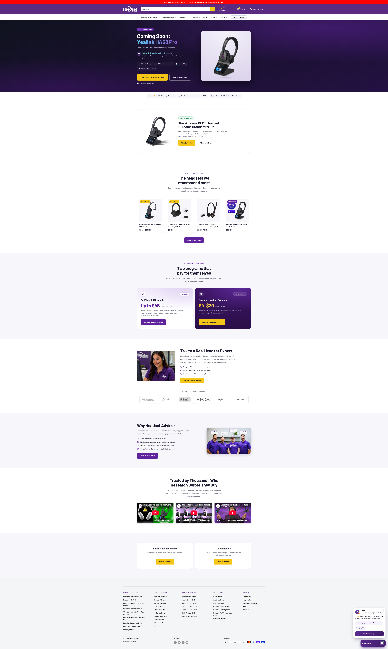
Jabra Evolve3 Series (189, 606)
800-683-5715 (258, 9)
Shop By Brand (128, 630)
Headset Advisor (159, 600)
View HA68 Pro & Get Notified (152, 77)
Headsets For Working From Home (222, 614)
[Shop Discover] (240, 399)
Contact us (247, 596)
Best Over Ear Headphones (132, 626)
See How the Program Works (212, 322)
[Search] (212, 9)
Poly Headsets (159, 623)
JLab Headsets (159, 619)
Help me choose (377, 623)
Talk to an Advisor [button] (239, 17)
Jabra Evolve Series (189, 600)
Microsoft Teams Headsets (132, 609)
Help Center (247, 600)
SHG (155, 626)
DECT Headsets (218, 603)
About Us (246, 610)
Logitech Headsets (160, 616)
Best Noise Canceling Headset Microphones (134, 618)
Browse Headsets (165, 561)
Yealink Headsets (160, 603)
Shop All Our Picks (194, 240)
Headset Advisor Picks (149, 17)
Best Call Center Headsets (132, 623)
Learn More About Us (147, 456)
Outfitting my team (362, 623)
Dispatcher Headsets (220, 618)
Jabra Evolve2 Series (189, 603)
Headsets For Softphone (221, 610)
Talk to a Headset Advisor (192, 380)
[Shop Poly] (166, 399)
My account (223, 10)
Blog (244, 606)
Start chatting (368, 634)
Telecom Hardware (198, 17)
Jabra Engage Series (189, 610)
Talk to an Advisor (180, 77)
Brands (182, 17)
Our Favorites (217, 596)
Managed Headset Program (132, 596)
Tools (223, 17)
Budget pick (360, 628)
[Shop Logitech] (221, 399)
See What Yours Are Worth (153, 322)
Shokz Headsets (159, 613)
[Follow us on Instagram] (175, 642)
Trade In (214, 17)
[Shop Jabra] (184, 399)
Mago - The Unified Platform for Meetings (134, 604)
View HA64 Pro (186, 143)
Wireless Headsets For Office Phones (133, 613)
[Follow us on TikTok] (183, 642)
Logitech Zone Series (190, 616)
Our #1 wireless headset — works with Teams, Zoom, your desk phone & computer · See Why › (194, 2)
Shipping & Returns (250, 603)
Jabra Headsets (159, 610)
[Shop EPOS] (203, 399)
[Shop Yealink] (147, 399)
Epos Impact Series (189, 596)
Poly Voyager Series (189, 613)
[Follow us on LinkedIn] (187, 642)
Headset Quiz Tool (129, 600)
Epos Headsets (159, 606)
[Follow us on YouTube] (179, 642)
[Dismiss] (383, 610)
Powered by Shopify (129, 641)
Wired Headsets (218, 600)
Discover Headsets (160, 596)
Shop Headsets (168, 17)
